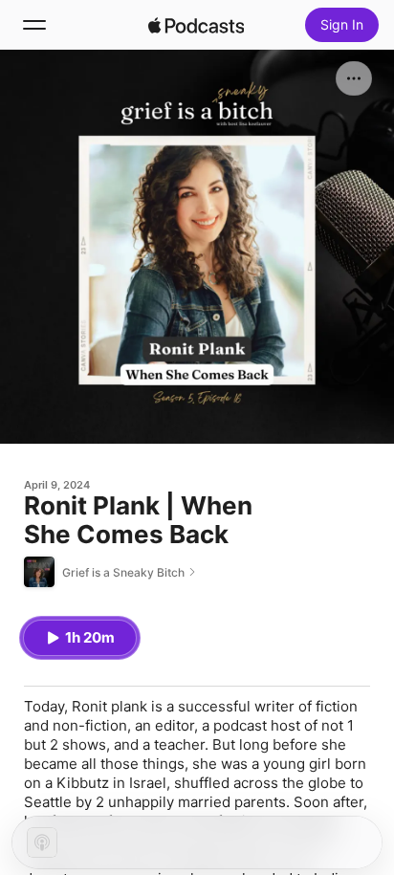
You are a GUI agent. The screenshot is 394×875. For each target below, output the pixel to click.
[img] (196, 24)
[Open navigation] (34, 25)
